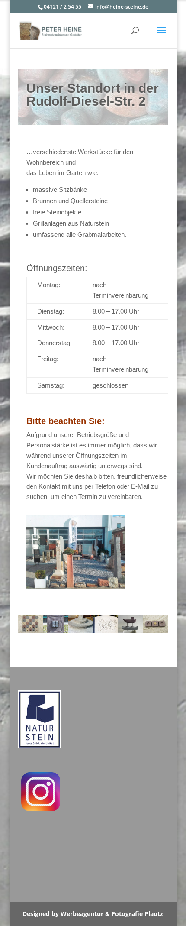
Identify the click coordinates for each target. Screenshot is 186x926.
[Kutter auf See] (130, 630)
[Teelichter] (30, 630)
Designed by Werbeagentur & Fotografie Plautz (92, 914)
